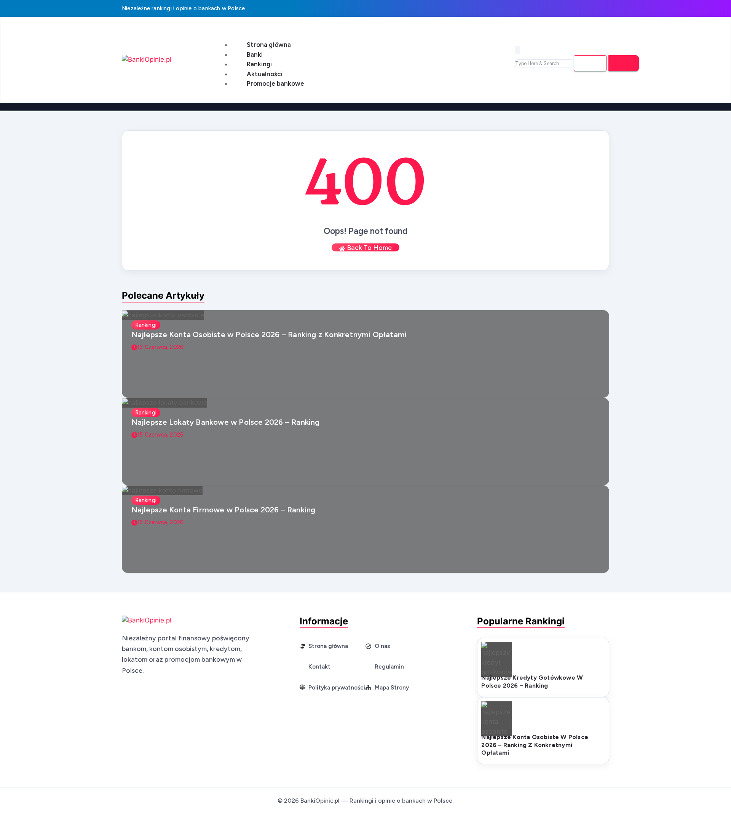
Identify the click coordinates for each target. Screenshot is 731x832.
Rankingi (259, 64)
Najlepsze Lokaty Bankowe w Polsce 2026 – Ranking (225, 422)
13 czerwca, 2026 (160, 347)
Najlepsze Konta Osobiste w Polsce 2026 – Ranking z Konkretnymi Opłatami (269, 334)
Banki (255, 54)
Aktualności (265, 74)
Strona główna (269, 44)
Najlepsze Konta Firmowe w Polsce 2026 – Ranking (223, 509)
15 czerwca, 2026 (160, 434)
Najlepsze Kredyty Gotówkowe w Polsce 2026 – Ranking (532, 681)
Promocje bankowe (275, 83)
